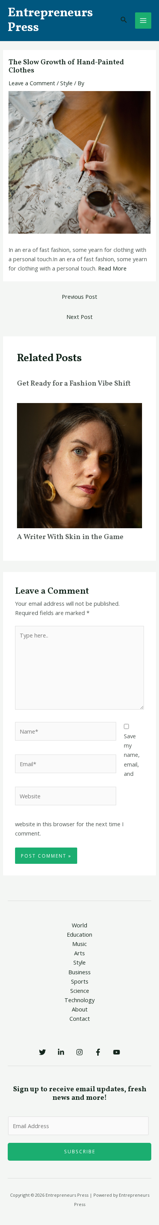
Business (79, 972)
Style (66, 83)
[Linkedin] (61, 1052)
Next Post (79, 316)
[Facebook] (98, 1052)
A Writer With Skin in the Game (70, 537)
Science (79, 990)
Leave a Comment (31, 83)
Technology (79, 1000)
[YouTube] (116, 1052)
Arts (79, 953)
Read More (112, 268)
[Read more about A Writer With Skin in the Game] (79, 465)
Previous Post (79, 296)
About (80, 1009)
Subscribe (79, 1151)
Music (79, 944)
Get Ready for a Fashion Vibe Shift (73, 384)
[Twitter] (42, 1052)
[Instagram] (79, 1052)
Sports (79, 981)
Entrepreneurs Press (50, 20)
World (79, 925)
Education (79, 934)
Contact (79, 1018)
